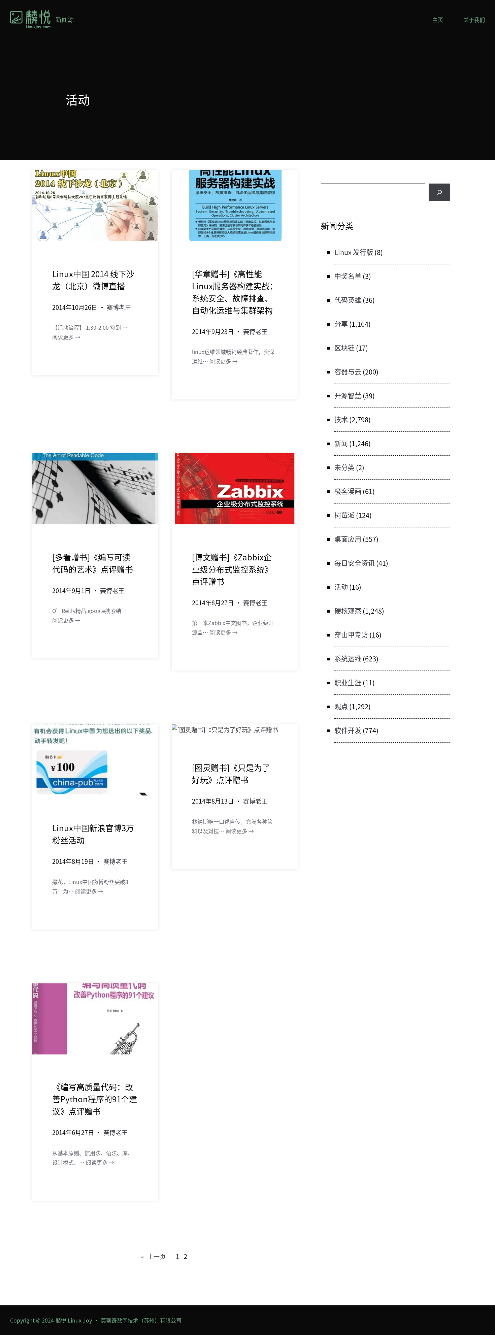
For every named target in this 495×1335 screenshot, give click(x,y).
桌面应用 (347, 539)
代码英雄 (347, 300)
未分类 (344, 467)
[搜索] (439, 192)
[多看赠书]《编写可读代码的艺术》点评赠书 (92, 563)
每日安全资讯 (354, 563)
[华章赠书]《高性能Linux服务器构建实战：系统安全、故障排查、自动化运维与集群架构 (234, 292)
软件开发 (347, 730)
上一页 (153, 1256)
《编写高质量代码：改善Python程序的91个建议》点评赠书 (94, 1099)
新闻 (341, 443)
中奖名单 (347, 276)
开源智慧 (347, 395)
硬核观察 (347, 611)
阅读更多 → (66, 337)
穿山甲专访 (351, 635)
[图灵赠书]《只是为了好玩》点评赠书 (231, 773)
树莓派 (344, 515)
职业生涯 (347, 682)
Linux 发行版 (353, 252)
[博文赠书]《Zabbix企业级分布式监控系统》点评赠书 (232, 569)
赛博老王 (119, 307)
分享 (341, 324)
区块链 (344, 348)
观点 (341, 706)
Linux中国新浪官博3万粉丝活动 (93, 834)
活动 (341, 587)
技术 (341, 419)
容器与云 (347, 372)
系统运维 (347, 658)
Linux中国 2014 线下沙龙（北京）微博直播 (93, 280)
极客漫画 (347, 491)
